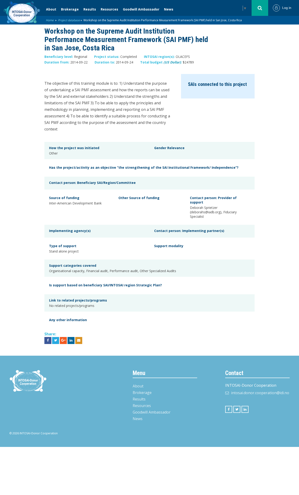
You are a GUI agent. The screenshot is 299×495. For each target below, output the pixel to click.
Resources (109, 9)
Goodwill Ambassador (141, 9)
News (168, 9)
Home (50, 20)
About (51, 9)
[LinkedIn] (245, 409)
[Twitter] (236, 409)
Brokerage (70, 9)
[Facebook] (228, 409)
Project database (69, 20)
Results (89, 9)
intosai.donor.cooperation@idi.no (260, 392)
